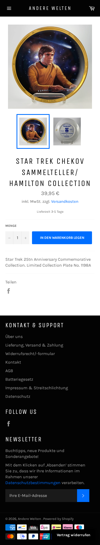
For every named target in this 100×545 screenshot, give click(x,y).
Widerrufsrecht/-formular (30, 353)
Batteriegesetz (19, 379)
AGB (9, 370)
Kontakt (13, 362)
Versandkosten (64, 201)
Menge (11, 226)
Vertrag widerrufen (73, 535)
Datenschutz (17, 396)
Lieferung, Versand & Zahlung (34, 345)
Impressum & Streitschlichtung (36, 387)
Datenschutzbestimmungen (33, 482)
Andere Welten (50, 8)
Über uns (14, 336)
